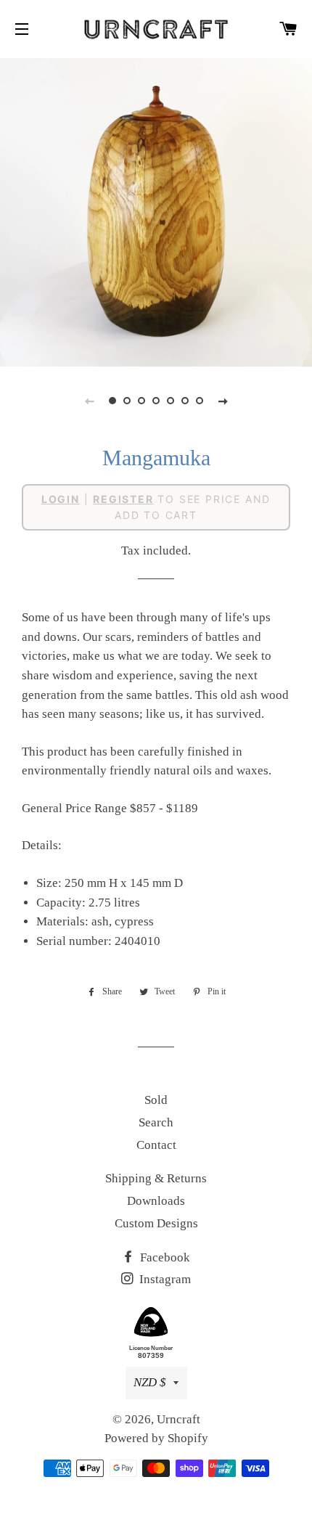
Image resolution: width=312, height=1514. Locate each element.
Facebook (163, 1257)
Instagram (163, 1279)
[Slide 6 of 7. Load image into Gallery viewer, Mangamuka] (185, 400)
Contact (156, 1145)
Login (60, 499)
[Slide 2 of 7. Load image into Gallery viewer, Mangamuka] (127, 400)
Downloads (156, 1201)
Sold (156, 1100)
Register (123, 499)
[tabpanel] (156, 210)
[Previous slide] (89, 401)
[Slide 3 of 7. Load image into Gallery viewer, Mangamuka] (141, 400)
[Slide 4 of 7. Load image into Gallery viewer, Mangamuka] (156, 400)
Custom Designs (156, 1223)
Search (156, 1122)
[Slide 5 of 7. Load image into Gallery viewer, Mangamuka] (170, 400)
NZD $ (150, 1382)
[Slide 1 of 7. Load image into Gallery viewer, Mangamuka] (112, 400)
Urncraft (178, 1419)
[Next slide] (223, 401)
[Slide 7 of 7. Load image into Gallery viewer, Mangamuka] (199, 400)
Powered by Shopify (156, 1438)
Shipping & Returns (156, 1178)
